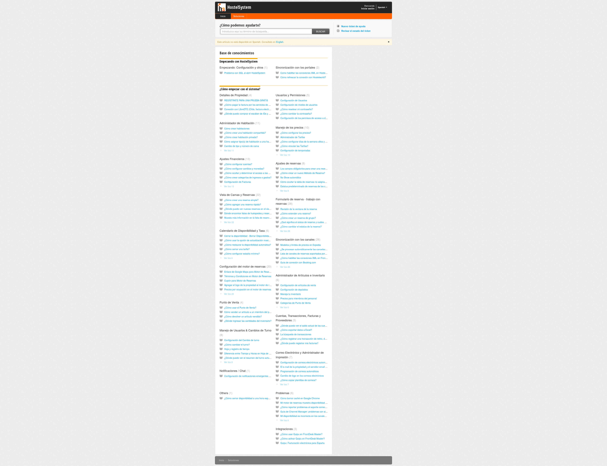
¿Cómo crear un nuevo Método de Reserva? (302, 173)
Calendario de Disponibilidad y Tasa (244, 230)
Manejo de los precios (292, 127)
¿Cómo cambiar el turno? (237, 344)
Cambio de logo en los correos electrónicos (302, 375)
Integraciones (286, 429)
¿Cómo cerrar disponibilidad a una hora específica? (250, 398)
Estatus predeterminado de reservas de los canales (306, 186)
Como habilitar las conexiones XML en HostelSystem (306, 72)
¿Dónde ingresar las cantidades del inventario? (247, 320)
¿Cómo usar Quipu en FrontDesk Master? (301, 434)
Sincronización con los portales (297, 67)
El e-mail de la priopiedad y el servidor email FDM (305, 366)
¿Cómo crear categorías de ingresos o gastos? (247, 177)
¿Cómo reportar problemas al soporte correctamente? (307, 407)
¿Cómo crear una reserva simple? (241, 200)
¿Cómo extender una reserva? (295, 213)
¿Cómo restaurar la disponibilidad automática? (247, 244)
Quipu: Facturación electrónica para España (302, 443)
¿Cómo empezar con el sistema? (240, 89)
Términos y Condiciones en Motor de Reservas (247, 276)
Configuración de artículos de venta (298, 285)
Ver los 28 (285, 231)
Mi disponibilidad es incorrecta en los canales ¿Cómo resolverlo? (312, 416)
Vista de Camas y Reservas (240, 195)
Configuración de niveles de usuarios (298, 104)
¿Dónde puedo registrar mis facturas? (299, 343)
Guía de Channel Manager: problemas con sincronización (309, 411)
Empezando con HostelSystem (239, 61)
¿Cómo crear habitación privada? (241, 137)
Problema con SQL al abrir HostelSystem (244, 72)
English (279, 41)
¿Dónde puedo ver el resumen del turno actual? (248, 357)
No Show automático (290, 177)
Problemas (284, 393)
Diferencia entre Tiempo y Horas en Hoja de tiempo (250, 353)
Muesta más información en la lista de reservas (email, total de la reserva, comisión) (266, 217)
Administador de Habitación (239, 123)
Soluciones (238, 16)
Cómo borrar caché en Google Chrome (300, 398)
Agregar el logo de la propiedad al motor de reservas (250, 285)
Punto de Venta (231, 302)
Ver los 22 (229, 222)
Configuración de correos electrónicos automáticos (305, 362)
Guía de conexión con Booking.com (298, 262)
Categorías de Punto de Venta (295, 302)
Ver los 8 (284, 190)
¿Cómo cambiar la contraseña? (296, 113)
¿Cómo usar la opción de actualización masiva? (248, 240)
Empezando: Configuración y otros (243, 67)
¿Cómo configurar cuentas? (238, 164)
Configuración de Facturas (237, 181)
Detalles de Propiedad (235, 95)
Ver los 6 (228, 258)
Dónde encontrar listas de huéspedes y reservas (248, 213)
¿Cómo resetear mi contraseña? (296, 109)
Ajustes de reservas (290, 163)
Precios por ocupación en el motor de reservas (247, 289)
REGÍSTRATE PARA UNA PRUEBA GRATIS (246, 100)
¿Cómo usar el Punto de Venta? (240, 307)
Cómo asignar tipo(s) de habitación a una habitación (250, 141)
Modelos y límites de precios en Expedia (300, 244)
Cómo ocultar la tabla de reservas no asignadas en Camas (309, 181)
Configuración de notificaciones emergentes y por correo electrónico (258, 376)
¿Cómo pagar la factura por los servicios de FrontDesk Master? (256, 104)
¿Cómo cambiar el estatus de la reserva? (301, 226)
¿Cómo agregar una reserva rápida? (242, 204)
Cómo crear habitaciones (236, 128)
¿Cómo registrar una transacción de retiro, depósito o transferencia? (314, 338)
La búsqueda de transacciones (295, 334)
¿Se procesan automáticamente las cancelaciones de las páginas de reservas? (320, 249)
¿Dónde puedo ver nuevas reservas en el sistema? (249, 208)
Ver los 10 (285, 154)
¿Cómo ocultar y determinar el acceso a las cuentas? (251, 173)
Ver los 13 (229, 186)
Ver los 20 (229, 293)
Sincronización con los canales (297, 239)
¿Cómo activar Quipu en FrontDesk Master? (302, 438)
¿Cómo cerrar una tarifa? (237, 249)
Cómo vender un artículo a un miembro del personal (250, 312)
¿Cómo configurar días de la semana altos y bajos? (306, 141)
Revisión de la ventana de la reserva (298, 209)
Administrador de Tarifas (292, 137)
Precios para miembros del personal (298, 298)
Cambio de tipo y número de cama (241, 146)
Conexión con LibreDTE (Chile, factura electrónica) (249, 109)
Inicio (223, 16)
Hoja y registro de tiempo (236, 349)
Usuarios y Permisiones (292, 95)
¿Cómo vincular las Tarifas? (294, 146)
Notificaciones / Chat (234, 371)
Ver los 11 (229, 150)
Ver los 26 (285, 266)
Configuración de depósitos (294, 289)
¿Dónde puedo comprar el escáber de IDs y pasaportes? (252, 113)
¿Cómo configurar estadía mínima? (242, 253)
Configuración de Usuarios (293, 100)
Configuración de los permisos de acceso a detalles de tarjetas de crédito (317, 118)
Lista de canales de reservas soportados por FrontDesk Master (312, 253)
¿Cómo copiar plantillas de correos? (298, 380)
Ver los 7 (284, 384)
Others (225, 393)
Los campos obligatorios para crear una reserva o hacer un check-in (314, 168)
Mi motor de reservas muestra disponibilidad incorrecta (307, 402)
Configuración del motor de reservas (245, 266)
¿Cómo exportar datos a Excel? (296, 329)
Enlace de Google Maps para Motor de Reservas (248, 271)
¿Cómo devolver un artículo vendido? (243, 316)
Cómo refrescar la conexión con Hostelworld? (303, 77)
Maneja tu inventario (290, 294)
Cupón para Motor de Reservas (240, 280)
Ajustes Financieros (234, 159)
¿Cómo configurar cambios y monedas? (244, 168)
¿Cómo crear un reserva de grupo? (298, 217)
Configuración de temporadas (295, 150)
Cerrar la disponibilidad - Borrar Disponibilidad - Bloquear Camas (256, 235)
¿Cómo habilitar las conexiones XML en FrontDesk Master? (310, 258)
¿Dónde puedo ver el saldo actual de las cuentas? (305, 325)
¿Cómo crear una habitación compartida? (245, 132)
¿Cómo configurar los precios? (295, 132)
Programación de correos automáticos (299, 371)
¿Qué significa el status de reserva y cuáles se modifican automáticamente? (318, 222)
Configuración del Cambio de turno (241, 340)
